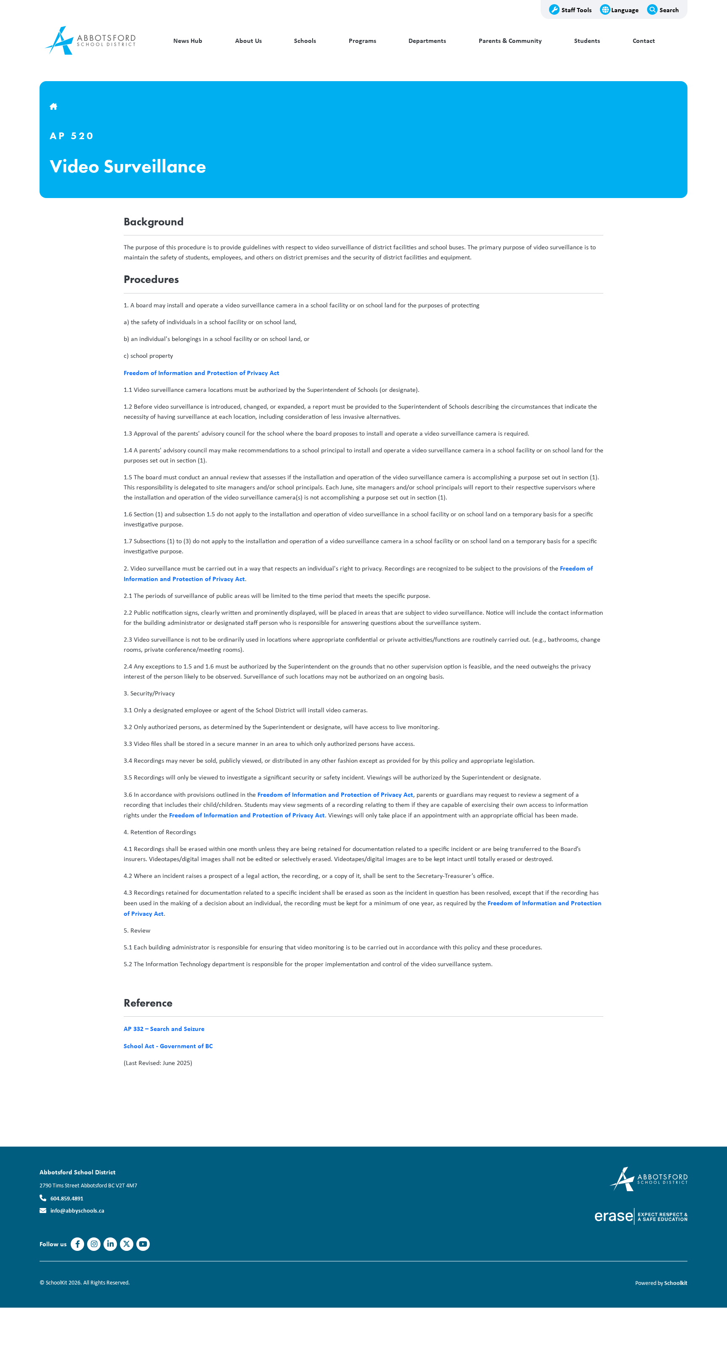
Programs (362, 41)
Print (138, 1082)
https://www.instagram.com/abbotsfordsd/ (94, 1244)
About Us (248, 41)
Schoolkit (675, 1283)
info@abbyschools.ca (77, 1210)
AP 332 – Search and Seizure (164, 1028)
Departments (427, 41)
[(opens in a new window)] (648, 1178)
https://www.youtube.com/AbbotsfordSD (143, 1244)
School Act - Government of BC (168, 1045)
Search (669, 9)
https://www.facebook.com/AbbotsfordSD (77, 1244)
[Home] (96, 41)
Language (625, 9)
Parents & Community (510, 41)
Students (587, 41)
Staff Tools (577, 9)
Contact (644, 41)
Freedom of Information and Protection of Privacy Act (201, 372)
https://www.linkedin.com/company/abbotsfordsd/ (110, 1244)
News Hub (187, 41)
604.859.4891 (66, 1198)
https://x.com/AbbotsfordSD (126, 1244)
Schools (305, 41)
